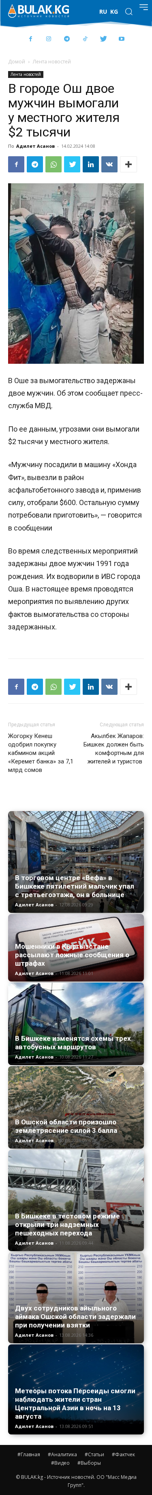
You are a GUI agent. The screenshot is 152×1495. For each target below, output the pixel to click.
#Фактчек (123, 1454)
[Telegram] (67, 39)
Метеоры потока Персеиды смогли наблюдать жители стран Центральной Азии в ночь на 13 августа (75, 1403)
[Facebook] (31, 39)
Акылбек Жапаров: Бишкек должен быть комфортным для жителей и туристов (113, 748)
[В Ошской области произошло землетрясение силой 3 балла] (76, 1107)
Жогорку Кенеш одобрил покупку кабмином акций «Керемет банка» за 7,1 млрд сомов (40, 753)
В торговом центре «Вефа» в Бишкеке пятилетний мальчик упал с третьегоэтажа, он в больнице (74, 886)
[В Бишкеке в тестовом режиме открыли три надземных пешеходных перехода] (76, 1200)
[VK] (109, 164)
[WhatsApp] (53, 164)
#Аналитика (62, 1454)
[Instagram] (49, 39)
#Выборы (89, 1462)
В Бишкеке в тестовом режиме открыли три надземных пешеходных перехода (67, 1224)
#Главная (28, 1454)
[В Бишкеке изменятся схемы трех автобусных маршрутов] (76, 1024)
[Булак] (38, 11)
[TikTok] (85, 39)
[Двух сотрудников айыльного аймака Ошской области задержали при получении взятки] (76, 1297)
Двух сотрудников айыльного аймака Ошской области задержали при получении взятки (75, 1316)
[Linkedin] (91, 164)
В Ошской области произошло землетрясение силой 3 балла (66, 1126)
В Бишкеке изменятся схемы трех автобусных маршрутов (73, 1042)
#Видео (60, 1462)
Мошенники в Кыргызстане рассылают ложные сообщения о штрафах (72, 954)
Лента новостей (52, 61)
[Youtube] (122, 39)
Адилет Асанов (35, 146)
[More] (128, 164)
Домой (16, 61)
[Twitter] (103, 39)
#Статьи (94, 1454)
